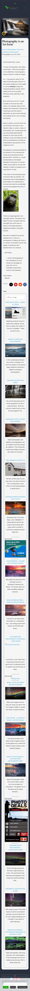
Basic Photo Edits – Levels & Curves (15, 303)
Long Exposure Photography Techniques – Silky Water (15, 639)
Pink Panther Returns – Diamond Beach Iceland (15, 601)
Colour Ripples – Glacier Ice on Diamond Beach (15, 562)
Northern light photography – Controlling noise (15, 847)
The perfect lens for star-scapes (15, 890)
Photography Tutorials (15, 49)
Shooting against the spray (15, 381)
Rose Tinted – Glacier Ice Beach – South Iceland (15, 719)
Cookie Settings (22, 987)
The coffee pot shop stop (15, 460)
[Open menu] (15, 3)
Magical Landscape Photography (15, 340)
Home (4, 49)
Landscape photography (10, 52)
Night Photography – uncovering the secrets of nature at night (15, 932)
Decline (13, 987)
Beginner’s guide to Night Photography (15, 420)
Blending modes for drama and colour (15, 498)
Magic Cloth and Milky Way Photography (15, 684)
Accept (5, 987)
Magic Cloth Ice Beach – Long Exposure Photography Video (15, 759)
